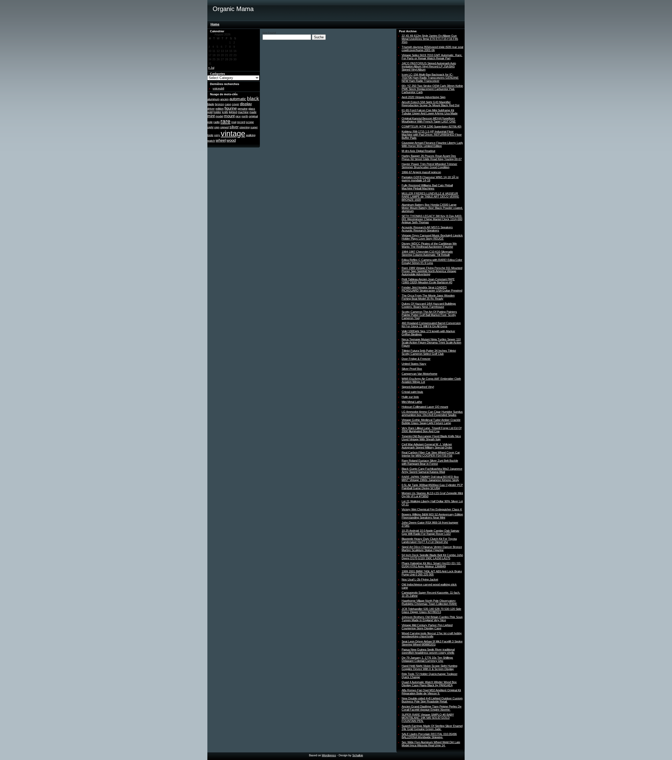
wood (231, 140)
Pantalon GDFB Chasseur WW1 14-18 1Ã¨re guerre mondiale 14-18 (430, 179)
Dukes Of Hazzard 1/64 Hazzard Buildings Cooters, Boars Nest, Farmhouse (429, 305)
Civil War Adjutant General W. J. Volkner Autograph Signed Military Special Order (427, 446)
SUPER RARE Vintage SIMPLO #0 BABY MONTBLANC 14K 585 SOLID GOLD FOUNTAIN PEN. (428, 717)
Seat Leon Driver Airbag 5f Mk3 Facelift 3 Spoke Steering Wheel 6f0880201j (432, 643)
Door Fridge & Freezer (416, 358)
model (219, 116)
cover (235, 104)
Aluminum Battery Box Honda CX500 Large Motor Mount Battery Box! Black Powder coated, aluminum (432, 208)
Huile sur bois (410, 396)
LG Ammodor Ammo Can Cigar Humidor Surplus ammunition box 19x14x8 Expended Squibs (432, 413)
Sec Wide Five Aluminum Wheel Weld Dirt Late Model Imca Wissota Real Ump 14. (431, 744)
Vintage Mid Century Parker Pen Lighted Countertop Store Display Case (427, 627)
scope (250, 122)
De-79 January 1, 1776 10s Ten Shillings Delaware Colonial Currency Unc (427, 659)
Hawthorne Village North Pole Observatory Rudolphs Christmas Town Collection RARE (429, 602)
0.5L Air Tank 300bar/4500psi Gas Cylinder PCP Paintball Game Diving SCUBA (432, 486)
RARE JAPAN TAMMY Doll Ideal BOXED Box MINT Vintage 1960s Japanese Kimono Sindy (430, 478)
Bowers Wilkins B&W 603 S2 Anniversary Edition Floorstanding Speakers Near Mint (432, 516)
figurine (230, 108)
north (245, 116)
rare (225, 121)
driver (211, 108)
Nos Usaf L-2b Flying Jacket (420, 579)
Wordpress (329, 755)
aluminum (213, 99)
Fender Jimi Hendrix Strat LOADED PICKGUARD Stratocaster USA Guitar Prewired (432, 289)
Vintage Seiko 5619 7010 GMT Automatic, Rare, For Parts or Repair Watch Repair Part (432, 57)
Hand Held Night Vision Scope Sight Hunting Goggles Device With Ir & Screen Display (429, 667)
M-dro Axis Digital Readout (418, 150)
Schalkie (357, 755)
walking (250, 135)
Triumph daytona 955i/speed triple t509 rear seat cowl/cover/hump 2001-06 (432, 48)
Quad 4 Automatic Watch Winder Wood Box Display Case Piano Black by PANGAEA (429, 683)
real (233, 122)
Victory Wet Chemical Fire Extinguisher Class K (432, 509)
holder (217, 112)
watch (211, 140)
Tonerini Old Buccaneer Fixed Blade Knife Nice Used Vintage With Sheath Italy (431, 438)
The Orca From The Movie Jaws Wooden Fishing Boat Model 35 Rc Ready (428, 297)
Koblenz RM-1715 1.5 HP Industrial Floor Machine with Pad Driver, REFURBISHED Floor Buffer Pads (432, 134)
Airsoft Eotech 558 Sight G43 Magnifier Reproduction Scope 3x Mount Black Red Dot (430, 104)
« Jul (211, 67)
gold (210, 112)
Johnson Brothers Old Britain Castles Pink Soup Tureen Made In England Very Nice (432, 618)
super (254, 127)
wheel (221, 140)
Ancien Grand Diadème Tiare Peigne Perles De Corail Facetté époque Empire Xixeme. (431, 708)
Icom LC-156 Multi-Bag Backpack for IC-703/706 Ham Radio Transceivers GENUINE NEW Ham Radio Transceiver (430, 77)
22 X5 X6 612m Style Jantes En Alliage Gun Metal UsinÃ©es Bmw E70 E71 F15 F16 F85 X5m (430, 39)
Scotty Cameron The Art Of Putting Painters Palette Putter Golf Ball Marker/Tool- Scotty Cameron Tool (429, 315)
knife (225, 112)
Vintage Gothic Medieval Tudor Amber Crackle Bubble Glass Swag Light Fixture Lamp (431, 421)
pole (210, 122)
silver (234, 127)
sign (216, 127)
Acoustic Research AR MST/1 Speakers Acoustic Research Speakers (427, 229)
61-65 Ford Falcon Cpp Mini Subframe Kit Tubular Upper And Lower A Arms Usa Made (430, 112)
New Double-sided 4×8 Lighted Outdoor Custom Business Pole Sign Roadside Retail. (432, 700)
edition (220, 108)
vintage (233, 133)
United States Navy (414, 363)
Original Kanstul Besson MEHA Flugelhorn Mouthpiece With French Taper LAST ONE (429, 120)
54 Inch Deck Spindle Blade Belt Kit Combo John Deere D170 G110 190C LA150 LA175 (432, 556)
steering (244, 127)
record (241, 122)
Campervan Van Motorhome (419, 373)
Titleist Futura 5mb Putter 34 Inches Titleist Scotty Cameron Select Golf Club (429, 352)
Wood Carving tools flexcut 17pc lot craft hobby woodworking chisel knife (432, 635)
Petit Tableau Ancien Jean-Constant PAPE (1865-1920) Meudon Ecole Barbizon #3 (428, 281)
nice (238, 116)
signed (224, 127)
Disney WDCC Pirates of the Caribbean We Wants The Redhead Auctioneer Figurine (429, 245)
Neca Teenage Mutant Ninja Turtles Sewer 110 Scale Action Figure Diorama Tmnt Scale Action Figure (431, 342)
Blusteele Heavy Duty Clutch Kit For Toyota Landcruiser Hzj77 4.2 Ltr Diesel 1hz (429, 540)
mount (229, 116)
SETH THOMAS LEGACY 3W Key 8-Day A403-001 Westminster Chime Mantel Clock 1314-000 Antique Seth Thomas (432, 219)
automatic (237, 99)
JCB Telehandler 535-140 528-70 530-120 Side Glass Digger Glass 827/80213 (431, 610)
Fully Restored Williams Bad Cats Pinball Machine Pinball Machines (427, 187)
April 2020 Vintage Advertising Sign (423, 97)
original (253, 116)
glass (251, 108)
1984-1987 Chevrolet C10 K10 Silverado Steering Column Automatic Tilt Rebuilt (427, 253)
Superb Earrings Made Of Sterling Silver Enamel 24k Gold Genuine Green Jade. (432, 727)
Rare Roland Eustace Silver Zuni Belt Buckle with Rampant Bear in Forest (430, 462)
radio (216, 122)
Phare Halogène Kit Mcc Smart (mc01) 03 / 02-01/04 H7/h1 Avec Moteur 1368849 (431, 565)
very (217, 135)
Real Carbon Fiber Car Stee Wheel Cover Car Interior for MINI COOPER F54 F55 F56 (431, 454)
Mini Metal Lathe (412, 401)
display (246, 104)
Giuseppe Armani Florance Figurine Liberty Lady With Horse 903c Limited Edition (432, 144)
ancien (224, 99)
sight (210, 127)
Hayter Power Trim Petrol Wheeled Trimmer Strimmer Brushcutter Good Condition (429, 165)
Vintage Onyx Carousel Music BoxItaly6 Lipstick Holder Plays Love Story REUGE (432, 237)
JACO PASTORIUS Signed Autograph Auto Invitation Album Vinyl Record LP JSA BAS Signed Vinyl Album (429, 66)
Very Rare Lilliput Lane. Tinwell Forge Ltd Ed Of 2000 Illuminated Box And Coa (431, 429)
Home (215, 24)
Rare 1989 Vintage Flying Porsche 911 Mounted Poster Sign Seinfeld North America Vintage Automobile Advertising (432, 271)
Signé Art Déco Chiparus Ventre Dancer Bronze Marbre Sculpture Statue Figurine (432, 548)
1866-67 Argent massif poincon (421, 172)
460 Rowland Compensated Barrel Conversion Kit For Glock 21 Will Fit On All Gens (431, 324)
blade (210, 104)
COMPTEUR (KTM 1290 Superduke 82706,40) (431, 126)
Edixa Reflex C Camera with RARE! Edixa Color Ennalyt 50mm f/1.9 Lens (432, 261)
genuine (243, 108)
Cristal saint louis (412, 391)
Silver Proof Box (412, 368)
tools (210, 135)
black (253, 98)
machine (243, 112)
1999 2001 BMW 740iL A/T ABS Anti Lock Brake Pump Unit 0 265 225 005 (432, 573)
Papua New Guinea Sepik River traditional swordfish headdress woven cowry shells (428, 651)
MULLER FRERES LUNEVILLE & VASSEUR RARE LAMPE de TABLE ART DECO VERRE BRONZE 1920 (430, 196)
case (228, 104)
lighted (233, 112)
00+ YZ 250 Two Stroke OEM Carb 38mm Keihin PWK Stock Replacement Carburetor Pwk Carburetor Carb (432, 89)
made (252, 112)
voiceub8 (218, 88)
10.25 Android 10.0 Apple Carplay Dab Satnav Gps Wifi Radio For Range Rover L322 (430, 532)
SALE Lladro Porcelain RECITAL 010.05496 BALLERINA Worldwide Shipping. (429, 735)
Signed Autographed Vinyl (418, 386)
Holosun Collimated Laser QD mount (425, 406)
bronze (219, 104)
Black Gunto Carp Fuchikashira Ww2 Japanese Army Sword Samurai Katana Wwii (432, 470)
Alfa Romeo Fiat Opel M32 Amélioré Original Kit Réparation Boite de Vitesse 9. (431, 692)
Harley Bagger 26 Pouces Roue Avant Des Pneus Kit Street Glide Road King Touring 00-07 (432, 157)
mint (211, 116)
